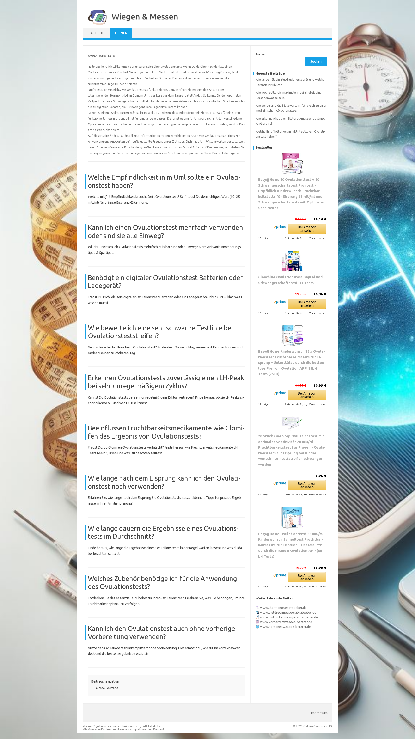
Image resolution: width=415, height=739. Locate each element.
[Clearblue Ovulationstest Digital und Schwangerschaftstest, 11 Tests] (292, 261)
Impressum (319, 713)
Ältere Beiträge (104, 688)
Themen (120, 33)
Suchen (261, 54)
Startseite (96, 33)
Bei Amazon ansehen (307, 228)
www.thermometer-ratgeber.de (283, 608)
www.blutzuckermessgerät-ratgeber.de (289, 617)
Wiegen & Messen (145, 16)
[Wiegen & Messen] (95, 26)
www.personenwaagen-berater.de (285, 627)
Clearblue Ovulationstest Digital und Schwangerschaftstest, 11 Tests (290, 280)
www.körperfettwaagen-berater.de (286, 622)
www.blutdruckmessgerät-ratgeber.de (288, 612)
